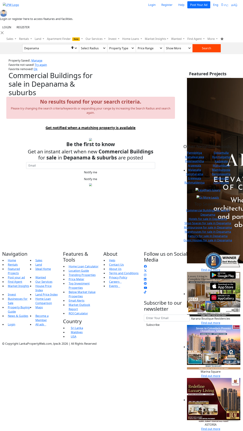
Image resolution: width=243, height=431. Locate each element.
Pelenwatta (221, 178)
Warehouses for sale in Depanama (208, 232)
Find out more (210, 376)
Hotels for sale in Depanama (208, 219)
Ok (36, 69)
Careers (115, 282)
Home (12, 260)
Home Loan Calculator (84, 266)
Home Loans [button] (131, 39)
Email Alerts (76, 301)
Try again (41, 65)
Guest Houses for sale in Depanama (208, 240)
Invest (12, 294)
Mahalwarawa (194, 157)
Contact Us (116, 265)
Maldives (77, 332)
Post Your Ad (198, 5)
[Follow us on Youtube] (145, 288)
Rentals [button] (24, 39)
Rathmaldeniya (194, 183)
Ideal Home (43, 269)
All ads (40, 324)
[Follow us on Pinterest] (145, 283)
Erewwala (194, 178)
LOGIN (6, 27)
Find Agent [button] (194, 39)
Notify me (90, 172)
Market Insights (18, 286)
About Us (115, 269)
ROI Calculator (78, 313)
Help (181, 5)
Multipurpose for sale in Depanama (208, 227)
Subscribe (153, 325)
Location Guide (79, 271)
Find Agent (15, 282)
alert (12, 193)
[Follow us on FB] (145, 266)
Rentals (13, 265)
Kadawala (221, 161)
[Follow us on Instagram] (145, 275)
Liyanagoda (221, 183)
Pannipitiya (194, 153)
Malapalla (194, 170)
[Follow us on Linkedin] (145, 279)
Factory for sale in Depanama (208, 236)
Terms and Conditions (124, 273)
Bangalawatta (221, 174)
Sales (10, 39)
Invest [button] (112, 39)
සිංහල (224, 5)
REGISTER (23, 27)
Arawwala (194, 165)
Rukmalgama (221, 157)
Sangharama (194, 174)
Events (114, 286)
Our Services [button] (94, 39)
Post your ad (16, 277)
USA (73, 336)
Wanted (40, 277)
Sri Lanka (77, 328)
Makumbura (221, 165)
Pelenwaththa (194, 161)
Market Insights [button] (155, 39)
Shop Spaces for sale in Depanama (207, 223)
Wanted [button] (176, 39)
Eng (215, 5)
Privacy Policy (118, 277)
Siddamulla (221, 153)
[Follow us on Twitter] (145, 271)
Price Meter (76, 279)
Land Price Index (46, 294)
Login (152, 5)
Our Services (43, 282)
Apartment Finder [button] (62, 39)
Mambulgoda (221, 170)
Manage (36, 60)
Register (167, 5)
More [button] (211, 39)
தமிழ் (234, 5)
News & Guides (18, 316)
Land (38, 265)
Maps (39, 307)
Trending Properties (82, 275)
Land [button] (38, 39)
